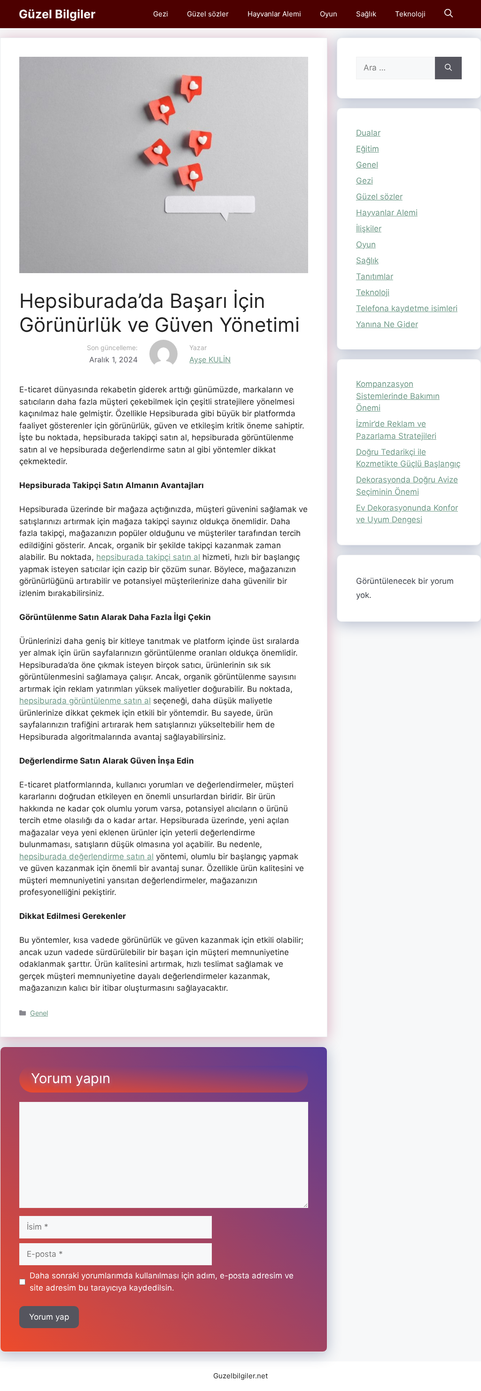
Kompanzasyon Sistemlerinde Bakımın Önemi (398, 396)
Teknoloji (410, 13)
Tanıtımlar (374, 276)
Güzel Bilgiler (57, 14)
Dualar (368, 133)
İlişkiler (368, 228)
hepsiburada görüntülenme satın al (85, 700)
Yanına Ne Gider (387, 324)
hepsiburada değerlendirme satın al (86, 856)
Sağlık (366, 13)
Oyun (328, 13)
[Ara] (448, 68)
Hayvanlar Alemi (274, 13)
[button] (448, 14)
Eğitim (367, 148)
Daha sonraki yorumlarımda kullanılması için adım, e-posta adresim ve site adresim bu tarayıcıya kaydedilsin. (162, 1281)
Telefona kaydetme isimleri (407, 308)
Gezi (160, 13)
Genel (39, 1013)
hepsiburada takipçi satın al (148, 557)
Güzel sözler (208, 13)
